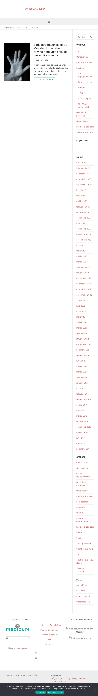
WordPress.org (83, 602)
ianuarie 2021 (82, 383)
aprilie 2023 (81, 256)
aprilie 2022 (81, 322)
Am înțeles (40, 692)
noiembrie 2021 (83, 350)
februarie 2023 (83, 267)
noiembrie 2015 (83, 432)
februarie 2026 (83, 168)
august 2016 (81, 405)
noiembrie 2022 (83, 284)
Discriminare (82, 121)
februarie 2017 (82, 394)
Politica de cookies (49, 630)
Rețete (83, 93)
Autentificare (82, 585)
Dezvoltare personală (81, 114)
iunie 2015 (81, 438)
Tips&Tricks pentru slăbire (84, 105)
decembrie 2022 (83, 278)
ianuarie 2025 (82, 212)
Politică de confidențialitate (49, 625)
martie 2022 (82, 328)
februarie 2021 (83, 377)
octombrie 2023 (83, 240)
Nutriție (81, 87)
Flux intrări (81, 590)
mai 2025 (80, 195)
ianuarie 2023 (82, 273)
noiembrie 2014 (83, 449)
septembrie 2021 (84, 355)
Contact (49, 644)
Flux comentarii (83, 596)
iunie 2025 (81, 190)
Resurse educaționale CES (84, 520)
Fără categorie (83, 502)
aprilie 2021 (81, 366)
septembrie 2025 (84, 184)
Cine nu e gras (82, 462)
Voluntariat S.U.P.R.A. (81, 570)
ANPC (49, 639)
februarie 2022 (83, 333)
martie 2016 (81, 416)
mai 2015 (80, 443)
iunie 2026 (81, 163)
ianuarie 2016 (82, 421)
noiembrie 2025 (83, 174)
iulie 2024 (80, 223)
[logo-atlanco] (18, 638)
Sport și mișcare (85, 82)
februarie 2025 (83, 207)
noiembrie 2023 (83, 234)
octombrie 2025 (83, 179)
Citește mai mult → (44, 79)
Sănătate (80, 68)
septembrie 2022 (84, 295)
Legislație (80, 507)
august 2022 (82, 300)
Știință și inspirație (84, 132)
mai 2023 (80, 251)
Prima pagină (9, 27)
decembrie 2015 (83, 427)
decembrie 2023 (83, 229)
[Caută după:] (85, 37)
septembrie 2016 (84, 399)
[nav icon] (49, 21)
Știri (47, 60)
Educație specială (84, 62)
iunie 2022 (81, 311)
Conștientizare (83, 57)
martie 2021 (81, 372)
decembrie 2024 (83, 218)
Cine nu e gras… (85, 98)
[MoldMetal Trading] (17, 648)
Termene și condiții (49, 635)
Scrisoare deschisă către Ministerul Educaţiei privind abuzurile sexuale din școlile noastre (51, 50)
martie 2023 (82, 262)
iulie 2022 (80, 306)
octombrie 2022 (83, 289)
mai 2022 (80, 317)
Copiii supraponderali (85, 75)
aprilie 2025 (81, 201)
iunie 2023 (81, 245)
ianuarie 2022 (82, 339)
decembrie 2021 (83, 344)
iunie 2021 (81, 361)
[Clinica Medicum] (18, 631)
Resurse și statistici (85, 127)
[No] (95, 689)
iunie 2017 (80, 388)
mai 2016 (80, 410)
